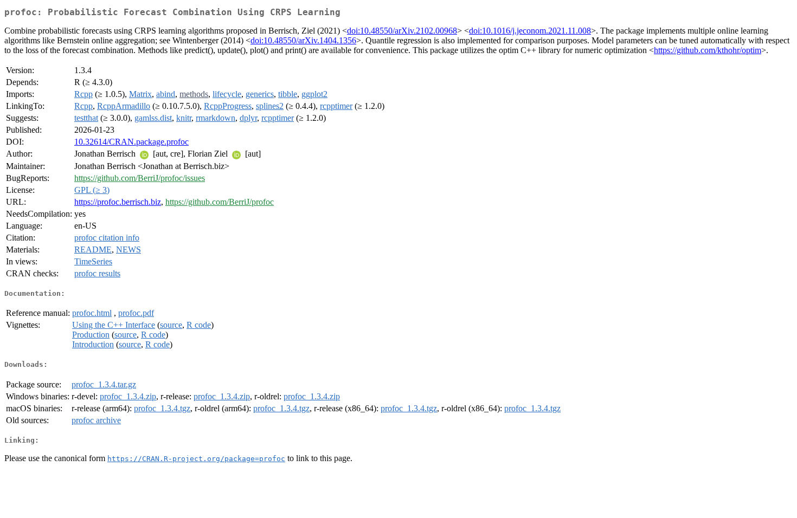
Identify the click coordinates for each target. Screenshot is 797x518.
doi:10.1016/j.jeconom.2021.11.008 (530, 30)
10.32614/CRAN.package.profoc (131, 141)
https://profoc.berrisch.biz (117, 201)
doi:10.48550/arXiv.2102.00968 (402, 30)
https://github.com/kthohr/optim (707, 50)
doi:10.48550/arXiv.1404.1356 (303, 40)
